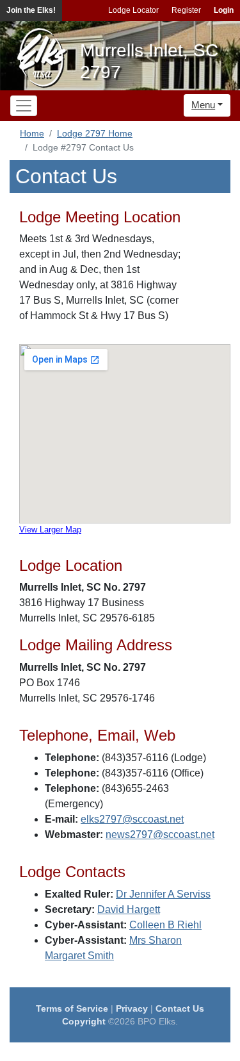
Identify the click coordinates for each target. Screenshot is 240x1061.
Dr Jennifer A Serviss (163, 894)
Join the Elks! (31, 10)
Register (186, 10)
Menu (203, 104)
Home (32, 133)
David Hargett (128, 909)
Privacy (132, 1008)
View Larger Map (50, 529)
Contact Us (180, 1008)
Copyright (84, 1021)
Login (224, 10)
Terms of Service (72, 1008)
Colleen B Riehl (165, 924)
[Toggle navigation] (23, 105)
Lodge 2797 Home (94, 133)
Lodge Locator (133, 10)
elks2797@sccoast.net (132, 819)
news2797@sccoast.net (160, 834)
